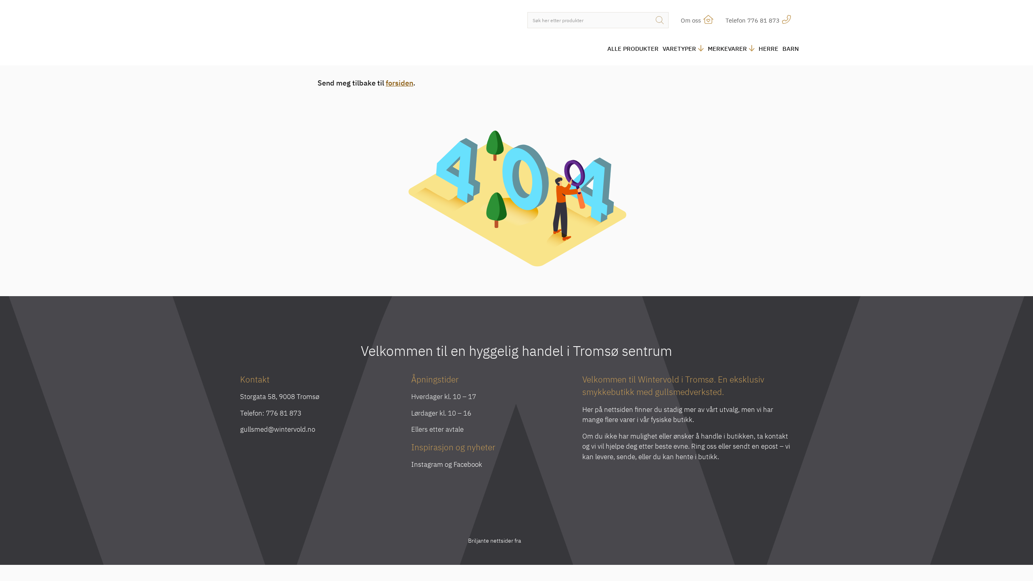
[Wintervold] (306, 33)
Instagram (427, 464)
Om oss (692, 20)
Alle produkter (633, 48)
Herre (768, 48)
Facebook (468, 464)
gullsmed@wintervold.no (277, 429)
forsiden (399, 83)
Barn (790, 48)
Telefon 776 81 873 (753, 20)
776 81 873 (283, 413)
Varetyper (679, 48)
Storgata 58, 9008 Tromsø (279, 396)
